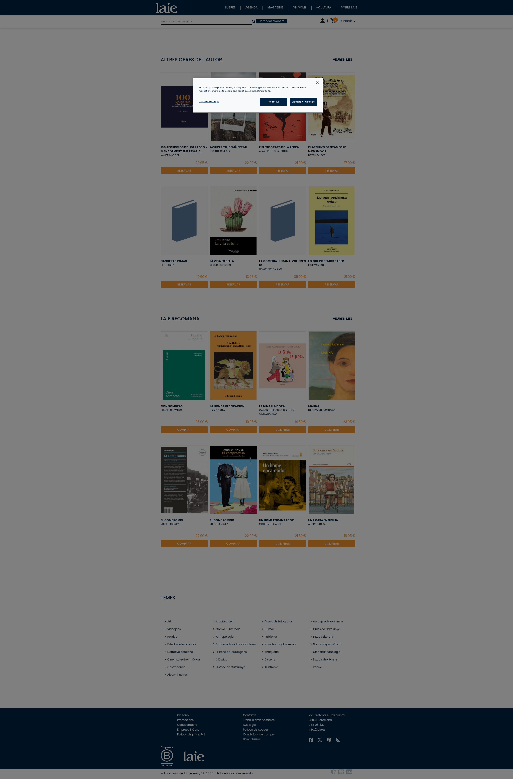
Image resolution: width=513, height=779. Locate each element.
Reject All (273, 102)
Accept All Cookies (303, 102)
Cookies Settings (209, 102)
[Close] (317, 82)
